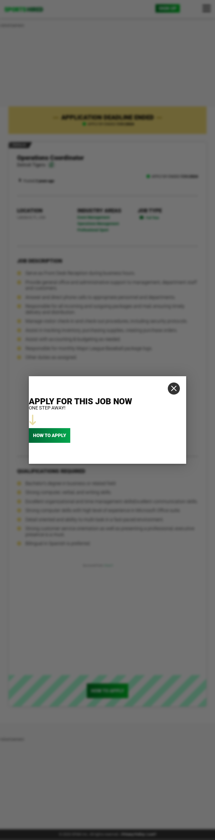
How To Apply (49, 435)
